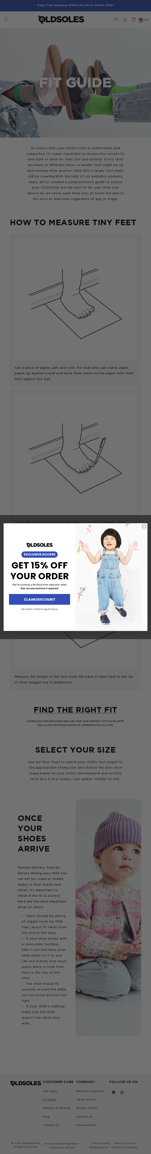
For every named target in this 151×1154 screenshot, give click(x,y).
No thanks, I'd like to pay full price (39, 609)
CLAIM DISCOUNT (39, 599)
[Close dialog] (144, 526)
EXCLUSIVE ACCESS (39, 554)
